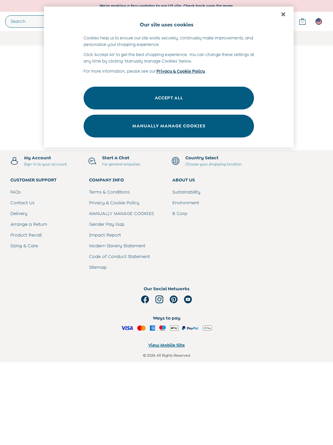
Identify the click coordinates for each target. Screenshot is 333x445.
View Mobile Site (166, 345)
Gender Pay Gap (107, 224)
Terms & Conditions (109, 192)
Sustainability (186, 192)
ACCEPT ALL (169, 98)
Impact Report (105, 235)
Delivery (18, 213)
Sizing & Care (24, 246)
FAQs (15, 192)
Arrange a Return (28, 224)
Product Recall (26, 235)
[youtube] (188, 299)
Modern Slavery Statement (117, 246)
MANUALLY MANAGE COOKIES (121, 213)
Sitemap (98, 267)
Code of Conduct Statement (119, 256)
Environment (185, 203)
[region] (169, 77)
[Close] (283, 14)
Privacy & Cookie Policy (114, 203)
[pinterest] (173, 299)
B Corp (179, 213)
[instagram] (159, 299)
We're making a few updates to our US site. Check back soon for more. (167, 5)
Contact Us (22, 203)
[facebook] (145, 299)
